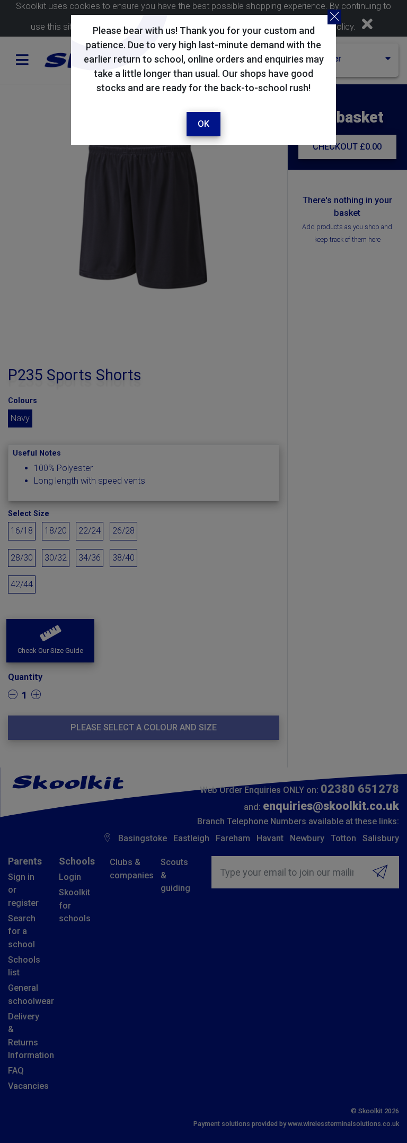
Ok (203, 124)
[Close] (334, 17)
